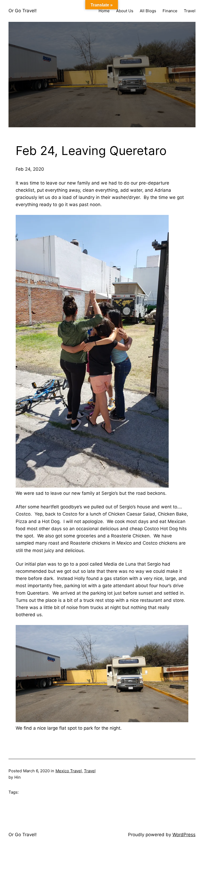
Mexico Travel (69, 770)
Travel (90, 770)
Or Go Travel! (22, 10)
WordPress (184, 834)
